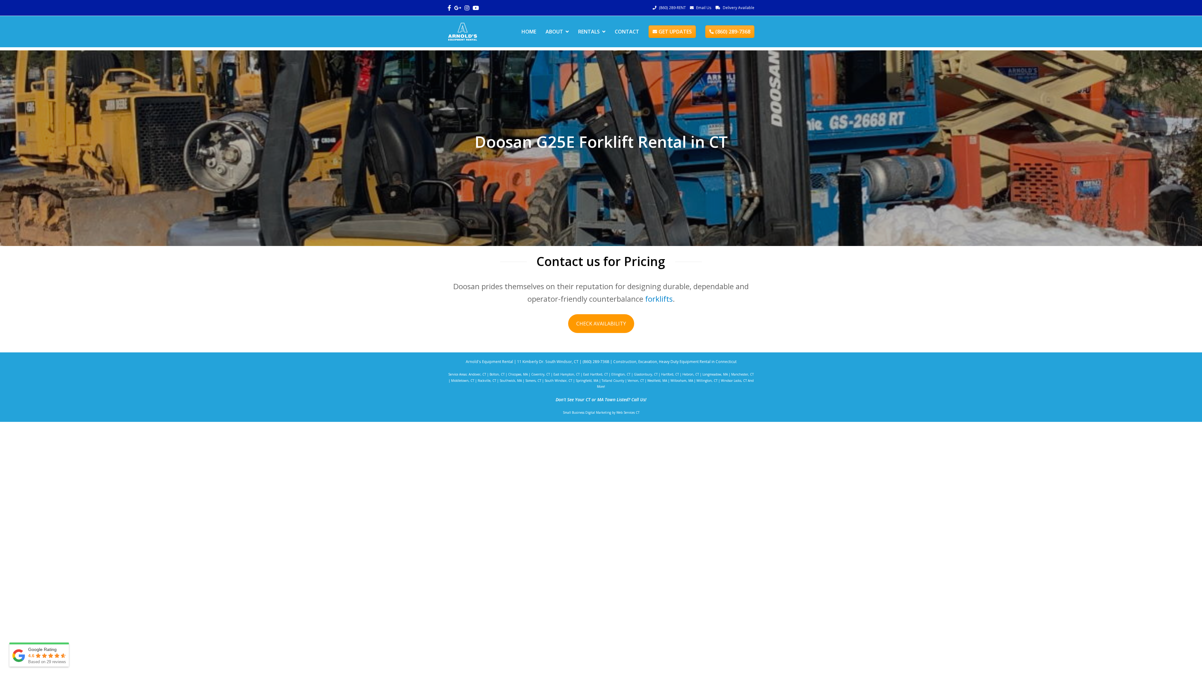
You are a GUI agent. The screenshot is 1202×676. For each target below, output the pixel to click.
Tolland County (613, 380)
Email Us (703, 7)
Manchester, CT (742, 374)
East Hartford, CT (595, 374)
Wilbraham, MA (681, 380)
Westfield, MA (657, 380)
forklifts (659, 299)
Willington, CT (706, 380)
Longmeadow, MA (715, 374)
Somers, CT (533, 380)
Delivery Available (738, 7)
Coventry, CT (540, 374)
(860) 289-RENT (672, 7)
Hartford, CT (670, 374)
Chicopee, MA (518, 374)
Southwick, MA (511, 380)
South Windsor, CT (558, 380)
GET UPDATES (675, 31)
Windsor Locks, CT (734, 380)
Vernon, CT (636, 380)
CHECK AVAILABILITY (601, 323)
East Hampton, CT (566, 374)
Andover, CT (477, 374)
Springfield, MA (587, 380)
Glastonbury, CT (646, 374)
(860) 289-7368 (732, 31)
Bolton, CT (497, 374)
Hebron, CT (690, 374)
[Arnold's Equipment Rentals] (462, 31)
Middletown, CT (462, 380)
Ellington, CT (620, 374)
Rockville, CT (487, 380)
